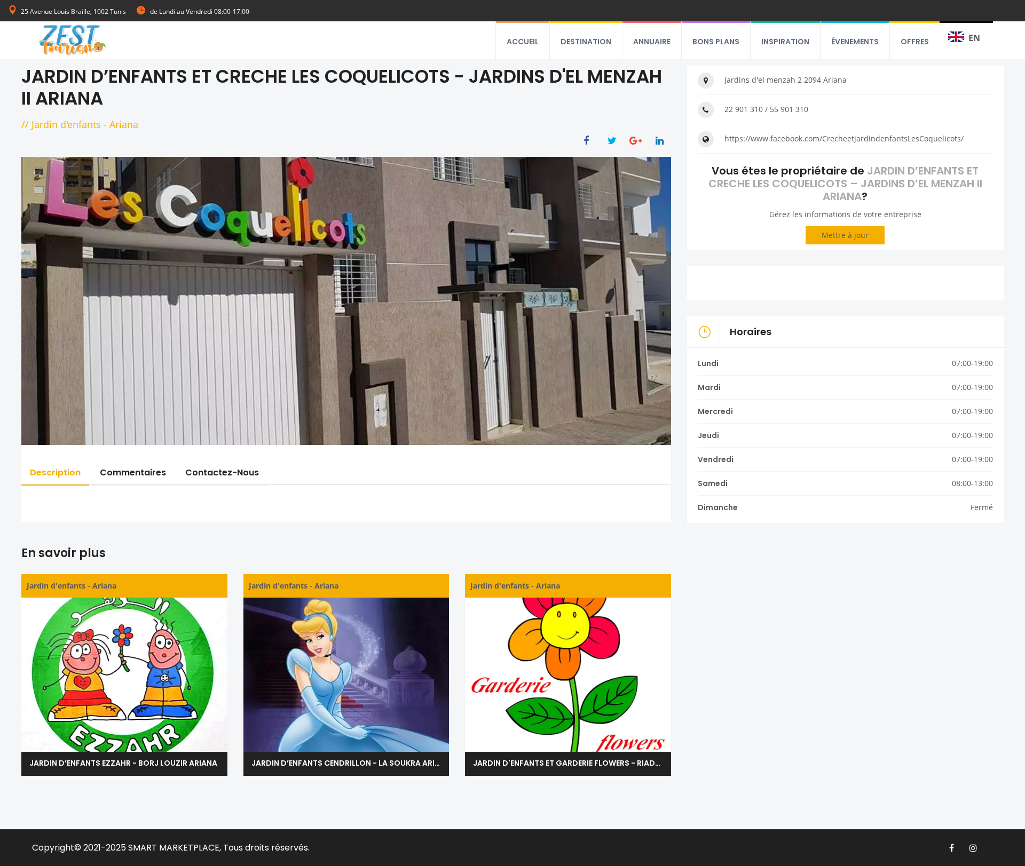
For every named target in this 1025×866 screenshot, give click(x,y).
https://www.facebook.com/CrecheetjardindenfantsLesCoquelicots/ (844, 138)
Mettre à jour (845, 235)
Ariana (123, 124)
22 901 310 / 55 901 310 (766, 109)
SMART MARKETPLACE (173, 847)
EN (974, 38)
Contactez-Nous (222, 472)
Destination (586, 41)
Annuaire (652, 41)
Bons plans (715, 41)
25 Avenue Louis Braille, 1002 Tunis (73, 11)
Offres (915, 41)
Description (55, 472)
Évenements (855, 41)
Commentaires (133, 472)
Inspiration (785, 41)
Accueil (523, 41)
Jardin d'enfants (66, 124)
